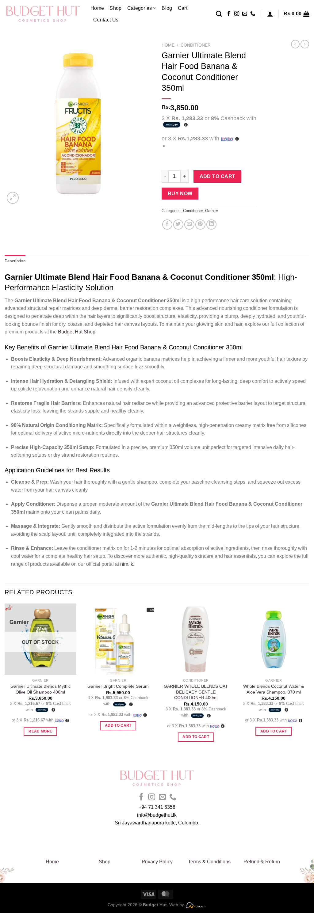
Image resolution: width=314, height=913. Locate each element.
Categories (139, 8)
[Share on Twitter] (178, 224)
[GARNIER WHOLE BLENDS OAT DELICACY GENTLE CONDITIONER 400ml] (196, 639)
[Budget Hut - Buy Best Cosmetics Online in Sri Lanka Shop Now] (43, 13)
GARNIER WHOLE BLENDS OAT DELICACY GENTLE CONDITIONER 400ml (196, 692)
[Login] (270, 14)
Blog (167, 8)
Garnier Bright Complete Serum (118, 686)
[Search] (219, 13)
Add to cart (218, 176)
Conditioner (196, 45)
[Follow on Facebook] (228, 14)
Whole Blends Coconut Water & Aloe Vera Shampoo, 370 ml (273, 689)
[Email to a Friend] (189, 224)
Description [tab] (15, 261)
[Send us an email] (244, 14)
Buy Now (180, 193)
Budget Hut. (155, 904)
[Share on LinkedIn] (211, 224)
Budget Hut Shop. (77, 331)
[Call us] (252, 14)
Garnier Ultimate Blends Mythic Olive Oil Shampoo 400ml (40, 689)
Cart (182, 8)
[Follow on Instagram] (236, 14)
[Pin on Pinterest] (200, 224)
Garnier (211, 210)
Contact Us (105, 19)
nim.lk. (126, 564)
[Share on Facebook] (167, 224)
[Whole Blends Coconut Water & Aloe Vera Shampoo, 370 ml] (273, 639)
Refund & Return (261, 861)
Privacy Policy (157, 861)
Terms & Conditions (209, 861)
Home (97, 8)
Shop (115, 8)
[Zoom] (13, 198)
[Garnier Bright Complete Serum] (118, 639)
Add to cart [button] (118, 725)
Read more (40, 731)
